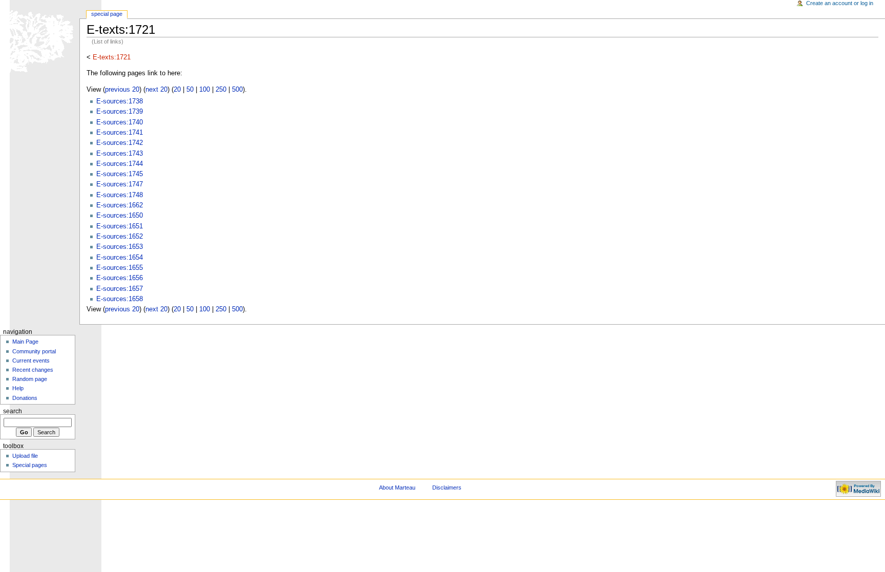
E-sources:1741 (119, 132)
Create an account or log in (839, 3)
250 (221, 89)
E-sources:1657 (119, 288)
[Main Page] (39, 39)
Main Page (25, 341)
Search (12, 411)
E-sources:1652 (119, 236)
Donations (24, 398)
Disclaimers (446, 487)
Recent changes (32, 370)
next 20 (156, 89)
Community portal (34, 351)
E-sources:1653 (119, 246)
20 (177, 89)
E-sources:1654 (119, 257)
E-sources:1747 (119, 184)
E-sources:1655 (119, 267)
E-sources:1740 (119, 122)
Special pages (29, 465)
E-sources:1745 (119, 174)
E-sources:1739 (119, 111)
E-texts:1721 (112, 57)
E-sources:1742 (119, 142)
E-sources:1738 (119, 101)
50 (190, 89)
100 (204, 89)
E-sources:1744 (119, 163)
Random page (29, 379)
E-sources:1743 (119, 153)
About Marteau (397, 487)
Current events (31, 360)
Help (18, 388)
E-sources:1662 (119, 205)
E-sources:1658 (119, 299)
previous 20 (122, 89)
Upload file (25, 456)
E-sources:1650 (119, 215)
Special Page (106, 14)
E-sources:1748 (119, 195)
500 (237, 89)
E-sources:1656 (119, 278)
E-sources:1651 (119, 226)
